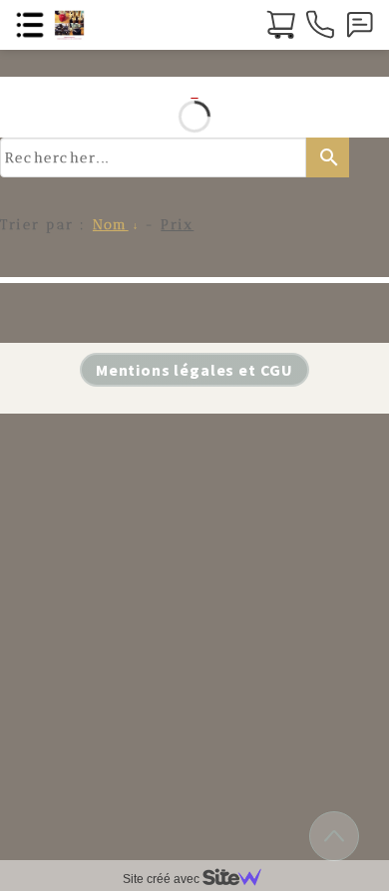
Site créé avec (162, 879)
